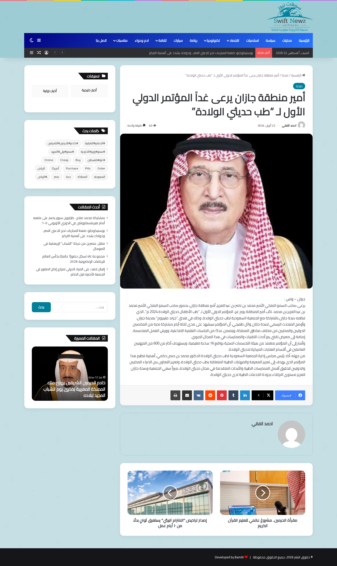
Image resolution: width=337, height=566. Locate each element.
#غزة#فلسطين (96, 160)
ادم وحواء (142, 40)
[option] (70, 374)
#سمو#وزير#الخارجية (93, 151)
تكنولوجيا (213, 40)
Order (101, 168)
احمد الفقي (289, 125)
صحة (285, 75)
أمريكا (55, 168)
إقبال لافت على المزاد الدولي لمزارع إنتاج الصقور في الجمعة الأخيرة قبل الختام (70, 271)
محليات (287, 40)
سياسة (270, 40)
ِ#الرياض (42, 177)
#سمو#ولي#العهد (62, 151)
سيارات (178, 40)
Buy (78, 160)
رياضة (193, 40)
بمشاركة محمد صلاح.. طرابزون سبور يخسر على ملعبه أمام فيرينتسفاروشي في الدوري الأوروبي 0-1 (69, 220)
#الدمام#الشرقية (95, 143)
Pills (88, 168)
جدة (68, 177)
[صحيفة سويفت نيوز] (290, 17)
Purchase (72, 168)
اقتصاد (234, 40)
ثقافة (162, 40)
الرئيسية (304, 40)
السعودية (99, 177)
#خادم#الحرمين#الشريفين (63, 143)
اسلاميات (252, 40)
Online (48, 160)
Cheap (64, 160)
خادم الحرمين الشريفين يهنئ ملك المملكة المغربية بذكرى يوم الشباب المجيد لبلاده (74, 389)
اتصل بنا (101, 40)
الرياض (41, 168)
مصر (56, 177)
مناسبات (122, 40)
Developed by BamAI (229, 557)
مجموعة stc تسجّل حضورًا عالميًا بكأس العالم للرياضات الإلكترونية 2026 (73, 259)
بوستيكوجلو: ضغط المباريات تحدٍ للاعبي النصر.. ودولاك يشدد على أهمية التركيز (201, 53)
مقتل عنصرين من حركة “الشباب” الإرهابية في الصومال (74, 246)
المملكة (82, 177)
